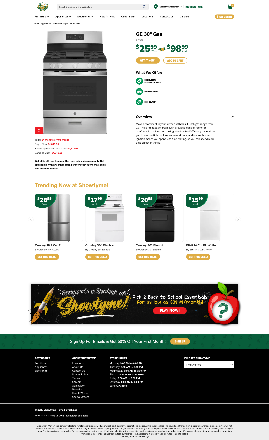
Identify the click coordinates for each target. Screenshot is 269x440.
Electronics (84, 16)
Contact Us (166, 16)
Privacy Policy (80, 374)
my (194, 6)
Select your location (169, 6)
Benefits (77, 389)
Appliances (61, 16)
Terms (76, 378)
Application (78, 385)
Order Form (128, 16)
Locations (147, 16)
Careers (184, 16)
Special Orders (80, 397)
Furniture (40, 16)
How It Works (80, 393)
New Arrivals (107, 16)
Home (36, 23)
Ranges (64, 23)
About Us (77, 367)
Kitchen (56, 23)
